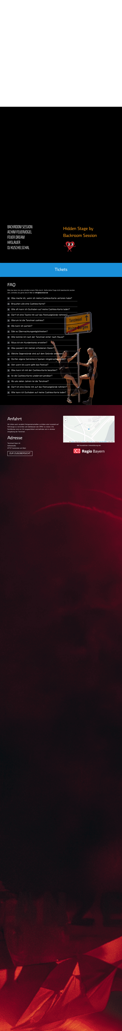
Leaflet (72, 441)
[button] (89, 429)
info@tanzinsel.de (41, 293)
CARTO (83, 441)
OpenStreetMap (103, 441)
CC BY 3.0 (91, 441)
